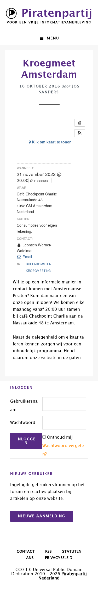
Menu (53, 38)
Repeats (41, 180)
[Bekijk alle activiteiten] (79, 123)
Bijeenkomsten (38, 264)
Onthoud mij (60, 437)
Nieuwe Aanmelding (41, 516)
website (48, 358)
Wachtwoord (22, 423)
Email (26, 256)
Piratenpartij (56, 13)
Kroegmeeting (38, 270)
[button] (79, 133)
